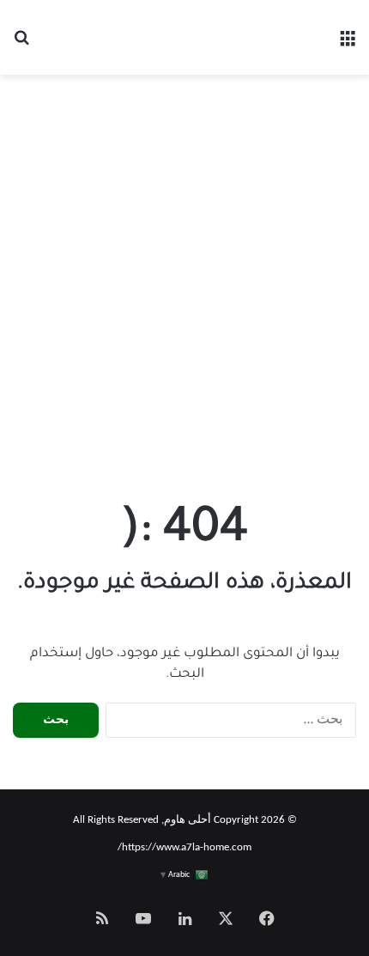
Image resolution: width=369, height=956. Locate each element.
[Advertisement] (184, 285)
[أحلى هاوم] (184, 38)
